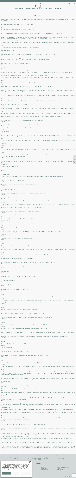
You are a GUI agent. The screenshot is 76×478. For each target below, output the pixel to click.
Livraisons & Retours (45, 468)
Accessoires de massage (30, 8)
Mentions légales (44, 469)
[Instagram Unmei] (40, 463)
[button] (30, 462)
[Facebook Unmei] (38, 463)
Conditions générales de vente (63, 467)
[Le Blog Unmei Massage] (74, 156)
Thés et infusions (48, 8)
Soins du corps (40, 8)
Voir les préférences (25, 473)
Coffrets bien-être (58, 8)
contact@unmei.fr (15, 458)
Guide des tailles (60, 469)
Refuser (15, 473)
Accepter (6, 473)
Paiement (43, 467)
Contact (58, 468)
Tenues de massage (18, 8)
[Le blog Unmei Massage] (36, 463)
